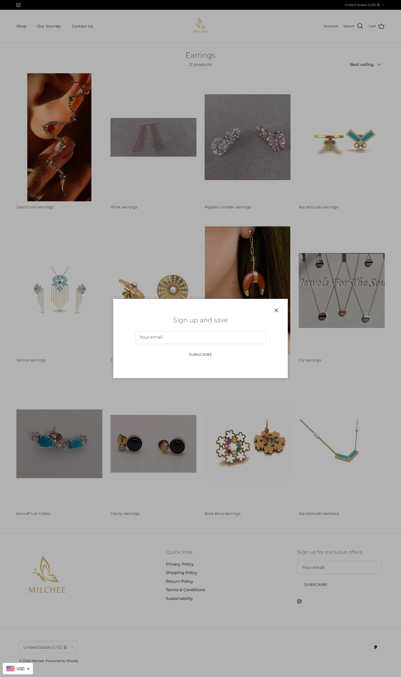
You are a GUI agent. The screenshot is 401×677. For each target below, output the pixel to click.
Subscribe (200, 354)
